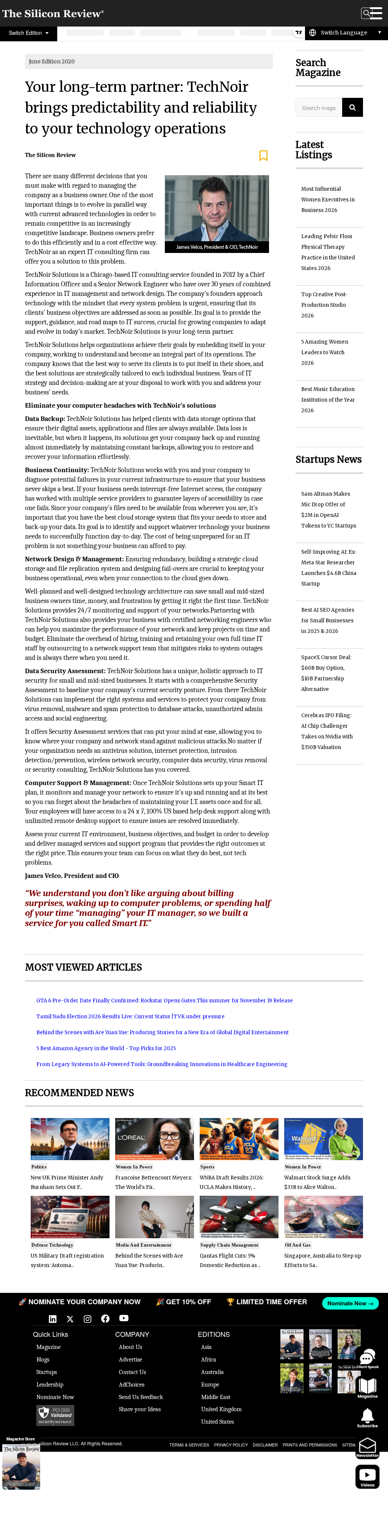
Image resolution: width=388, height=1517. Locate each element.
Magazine (48, 1347)
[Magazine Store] (21, 1467)
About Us (130, 1347)
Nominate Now (55, 1397)
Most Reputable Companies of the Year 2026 (320, 1378)
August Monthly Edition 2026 (291, 1344)
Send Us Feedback (141, 1397)
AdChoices (131, 1384)
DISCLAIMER (265, 1445)
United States (217, 1421)
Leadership (49, 1384)
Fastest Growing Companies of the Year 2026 (349, 1344)
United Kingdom (221, 1409)
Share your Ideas (140, 1409)
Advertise (130, 1359)
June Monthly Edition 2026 (349, 1378)
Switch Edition (26, 32)
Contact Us (132, 1372)
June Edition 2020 (52, 61)
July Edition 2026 (292, 1374)
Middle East (215, 1397)
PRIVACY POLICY (231, 1445)
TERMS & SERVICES (189, 1445)
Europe (210, 1384)
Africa (208, 1359)
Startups (46, 1372)
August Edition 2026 (320, 1340)
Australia (212, 1372)
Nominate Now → (348, 1303)
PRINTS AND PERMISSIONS (310, 1445)
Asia (206, 1347)
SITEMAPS (352, 1445)
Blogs (42, 1359)
